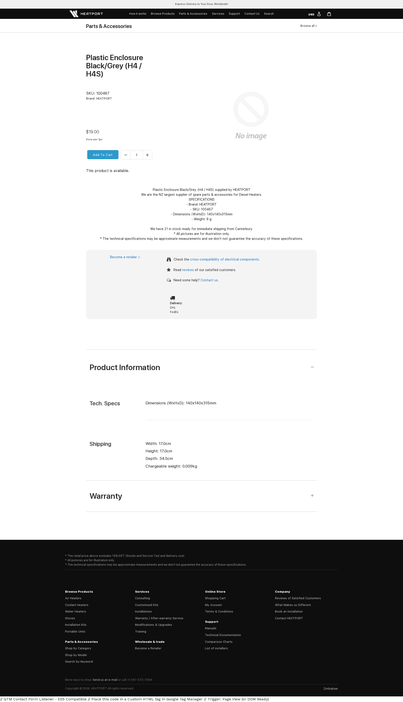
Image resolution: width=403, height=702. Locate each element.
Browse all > (308, 26)
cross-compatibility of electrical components (224, 259)
